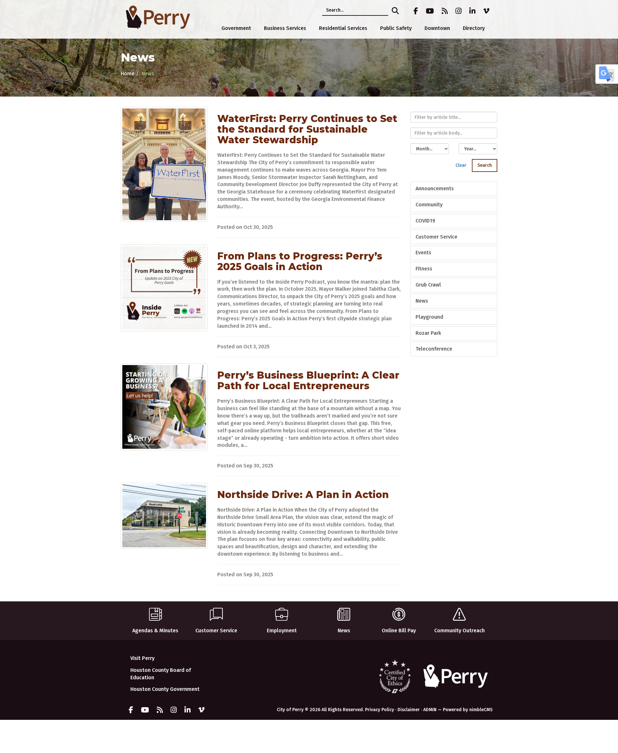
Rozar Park (428, 333)
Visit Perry (142, 658)
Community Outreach (459, 630)
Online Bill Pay (399, 630)
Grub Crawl (428, 285)
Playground (429, 317)
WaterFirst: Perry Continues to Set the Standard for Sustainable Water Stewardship (307, 129)
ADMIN (429, 709)
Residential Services (343, 28)
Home (128, 74)
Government (236, 28)
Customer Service (436, 237)
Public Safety (396, 28)
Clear (460, 165)
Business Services (285, 28)
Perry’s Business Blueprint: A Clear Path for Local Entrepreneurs (308, 380)
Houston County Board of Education (160, 674)
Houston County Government (165, 689)
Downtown (437, 28)
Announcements (435, 188)
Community (429, 205)
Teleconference (434, 349)
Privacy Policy (379, 709)
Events (423, 252)
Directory (474, 28)
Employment (282, 630)
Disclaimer (409, 709)
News (422, 301)
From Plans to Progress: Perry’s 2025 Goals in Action (299, 261)
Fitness (424, 269)
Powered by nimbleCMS (467, 709)
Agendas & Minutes (155, 630)
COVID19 (425, 221)
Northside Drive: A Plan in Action (303, 495)
